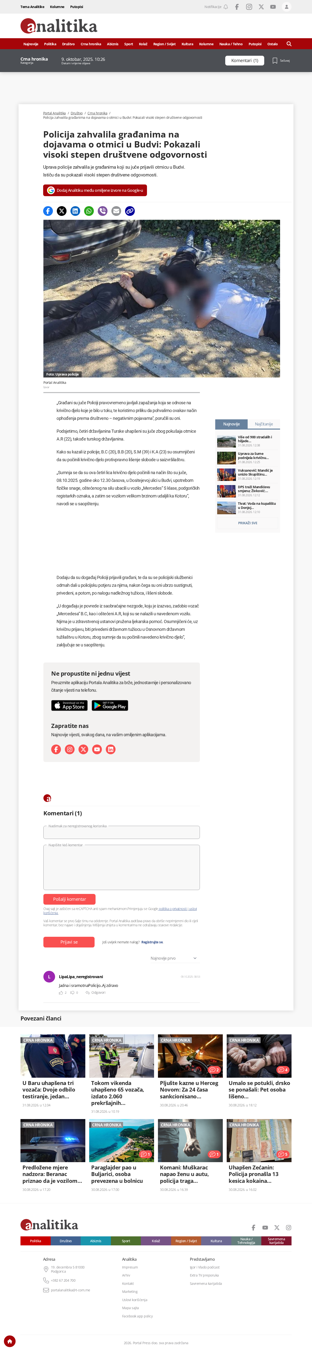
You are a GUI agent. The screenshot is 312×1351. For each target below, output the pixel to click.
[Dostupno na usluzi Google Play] (110, 705)
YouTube (273, 7)
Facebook (237, 7)
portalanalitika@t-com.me (70, 1290)
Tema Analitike (32, 6)
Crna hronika (91, 44)
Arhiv (126, 1275)
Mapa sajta (130, 1308)
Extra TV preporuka (204, 1275)
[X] (83, 749)
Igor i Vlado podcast (205, 1267)
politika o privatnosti (173, 908)
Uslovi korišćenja (134, 1300)
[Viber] (102, 211)
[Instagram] (70, 749)
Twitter (261, 7)
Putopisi (76, 6)
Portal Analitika (54, 113)
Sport (128, 44)
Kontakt (128, 1283)
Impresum (130, 1267)
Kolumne (57, 6)
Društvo (68, 44)
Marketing (130, 1291)
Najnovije (30, 44)
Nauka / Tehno (231, 44)
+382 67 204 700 (63, 1280)
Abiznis (112, 44)
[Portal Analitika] (59, 26)
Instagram (249, 6)
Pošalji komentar (69, 899)
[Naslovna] (10, 1341)
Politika (50, 44)
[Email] (116, 211)
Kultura (187, 44)
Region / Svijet (164, 44)
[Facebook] (48, 211)
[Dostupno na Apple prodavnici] (69, 705)
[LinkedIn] (111, 749)
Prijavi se (69, 942)
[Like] (61, 993)
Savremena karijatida (276, 1241)
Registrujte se (152, 942)
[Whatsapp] (89, 211)
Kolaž (143, 44)
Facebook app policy (137, 1316)
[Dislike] (72, 993)
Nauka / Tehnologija (246, 1241)
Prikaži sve (247, 523)
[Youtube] (97, 749)
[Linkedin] (75, 211)
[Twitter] (62, 211)
